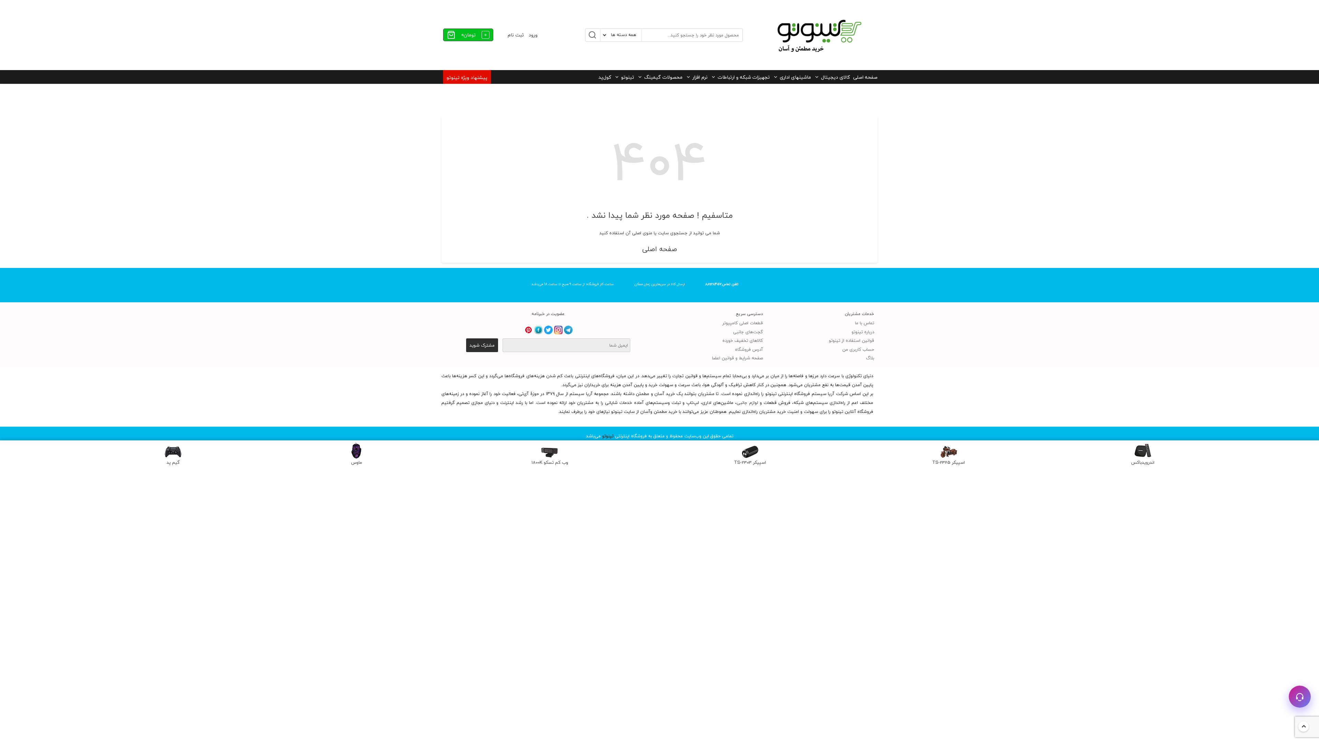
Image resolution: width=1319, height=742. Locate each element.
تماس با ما (864, 323)
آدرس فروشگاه (749, 349)
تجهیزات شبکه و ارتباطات (744, 77)
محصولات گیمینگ (663, 77)
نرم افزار (700, 77)
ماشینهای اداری (795, 77)
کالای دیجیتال (835, 77)
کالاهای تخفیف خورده (742, 340)
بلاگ (870, 358)
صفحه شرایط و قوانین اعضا (737, 358)
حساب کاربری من (858, 349)
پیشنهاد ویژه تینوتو (467, 77)
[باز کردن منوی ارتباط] (1300, 697)
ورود (533, 35)
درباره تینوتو (863, 332)
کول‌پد (604, 77)
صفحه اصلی (865, 77)
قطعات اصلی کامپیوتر (742, 323)
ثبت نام (516, 35)
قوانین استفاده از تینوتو (851, 340)
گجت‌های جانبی (748, 332)
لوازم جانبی (747, 402)
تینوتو (627, 77)
